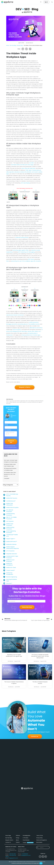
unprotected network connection (15, 315)
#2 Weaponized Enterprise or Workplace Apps (10, 469)
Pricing (17, 837)
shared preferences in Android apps (31, 335)
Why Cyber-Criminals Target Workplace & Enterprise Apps (10, 461)
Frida (7, 261)
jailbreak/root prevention (36, 327)
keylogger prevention (11, 324)
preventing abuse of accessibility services (29, 324)
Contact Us (8, 842)
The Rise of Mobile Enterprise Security (40, 682)
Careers (28, 842)
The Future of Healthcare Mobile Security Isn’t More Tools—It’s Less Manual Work (40, 656)
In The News (25, 837)
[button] (41, 2)
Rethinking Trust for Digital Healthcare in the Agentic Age (14, 655)
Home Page (8, 835)
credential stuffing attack (21, 237)
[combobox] (43, 847)
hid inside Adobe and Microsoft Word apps (22, 164)
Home (7, 45)
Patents (18, 842)
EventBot (31, 163)
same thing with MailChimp (28, 168)
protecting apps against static (21, 250)
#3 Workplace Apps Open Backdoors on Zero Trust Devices (10, 474)
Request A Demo (9, 840)
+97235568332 (24, 854)
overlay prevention (34, 322)
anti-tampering (22, 252)
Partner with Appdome (41, 840)
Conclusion (6, 478)
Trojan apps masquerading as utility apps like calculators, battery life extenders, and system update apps (24, 172)
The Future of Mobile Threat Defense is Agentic (14, 682)
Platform (18, 835)
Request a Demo (24, 387)
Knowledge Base (26, 835)
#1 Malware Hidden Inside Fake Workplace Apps (10, 465)
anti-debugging (30, 252)
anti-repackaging (25, 183)
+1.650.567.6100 (12, 854)
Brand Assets (39, 842)
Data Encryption (17, 329)
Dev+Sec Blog (13, 45)
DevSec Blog (20, 45)
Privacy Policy (39, 837)
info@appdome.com (13, 858)
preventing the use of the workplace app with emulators (26, 261)
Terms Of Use (39, 835)
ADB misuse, (31, 259)
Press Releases (26, 840)
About (17, 840)
